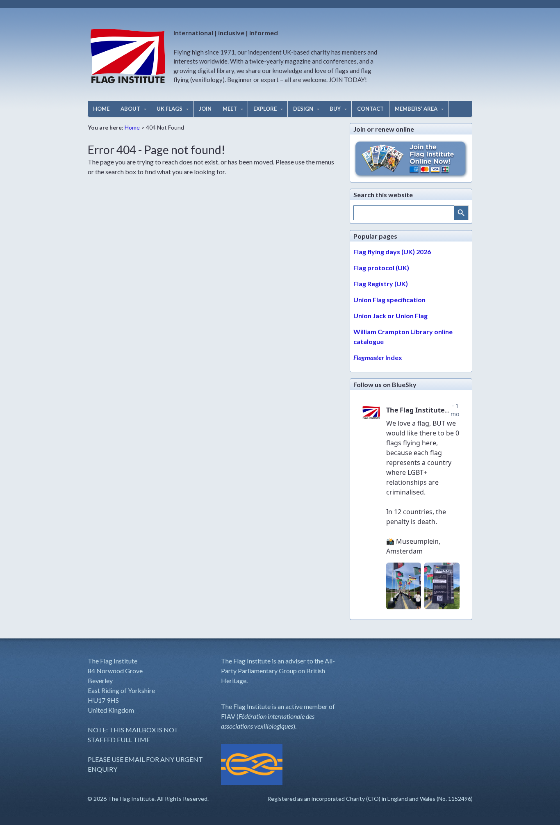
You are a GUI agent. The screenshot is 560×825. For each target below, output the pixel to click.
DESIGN (303, 108)
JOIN (205, 108)
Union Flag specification (389, 299)
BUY (335, 108)
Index (377, 357)
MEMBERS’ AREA (416, 108)
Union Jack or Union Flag (390, 315)
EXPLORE (265, 108)
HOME (101, 108)
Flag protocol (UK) (381, 267)
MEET (230, 108)
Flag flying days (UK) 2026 (392, 251)
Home (132, 127)
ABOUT (130, 108)
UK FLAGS (169, 108)
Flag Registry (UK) (380, 283)
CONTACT (370, 108)
